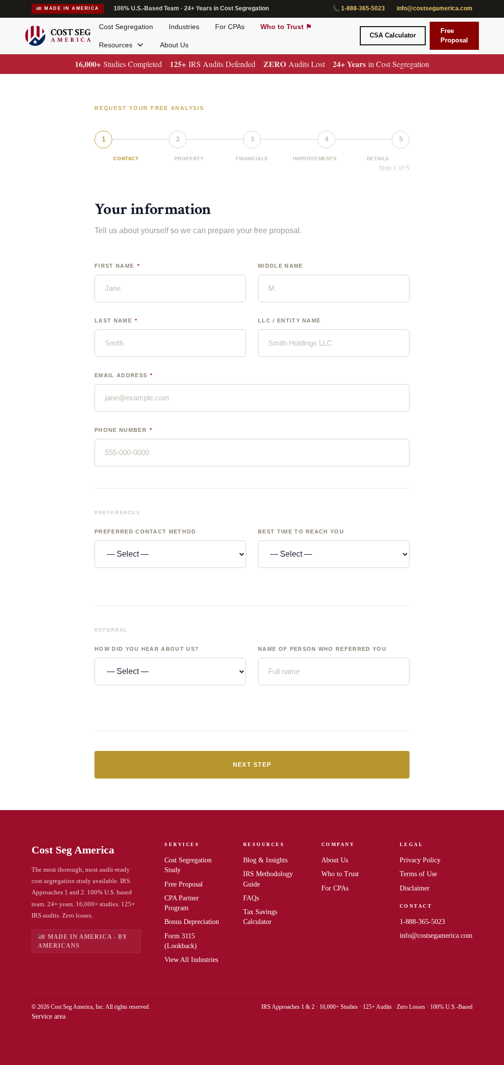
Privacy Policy (420, 860)
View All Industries (191, 959)
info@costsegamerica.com (434, 8)
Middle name (280, 266)
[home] (58, 36)
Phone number (123, 430)
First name (117, 266)
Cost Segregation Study (188, 865)
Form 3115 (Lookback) (180, 941)
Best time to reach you (301, 531)
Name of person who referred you (322, 649)
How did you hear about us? (146, 649)
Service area (48, 1016)
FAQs (251, 898)
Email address (123, 375)
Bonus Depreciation (191, 921)
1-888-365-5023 (422, 921)
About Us (174, 45)
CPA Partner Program (181, 903)
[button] (121, 45)
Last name (116, 320)
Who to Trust (340, 874)
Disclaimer (415, 888)
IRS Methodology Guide (268, 879)
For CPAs (230, 27)
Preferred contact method (145, 531)
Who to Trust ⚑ (286, 27)
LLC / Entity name (289, 320)
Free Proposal (454, 36)
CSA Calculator (393, 35)
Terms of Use (418, 874)
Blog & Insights (265, 860)
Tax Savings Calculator (260, 916)
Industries (184, 27)
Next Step (252, 764)
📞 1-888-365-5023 (359, 8)
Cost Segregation (126, 27)
